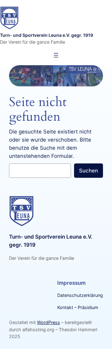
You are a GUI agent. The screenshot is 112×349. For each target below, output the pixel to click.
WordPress (48, 322)
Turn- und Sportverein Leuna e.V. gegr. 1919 (46, 35)
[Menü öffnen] (56, 55)
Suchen (88, 170)
